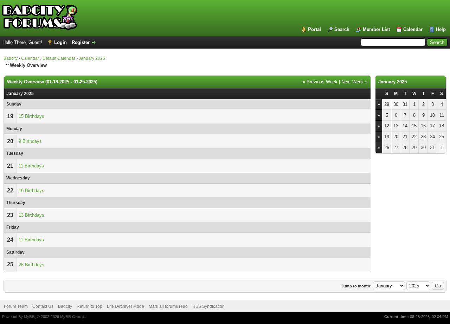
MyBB (29, 317)
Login (60, 42)
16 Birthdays (31, 190)
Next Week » (354, 81)
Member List (376, 29)
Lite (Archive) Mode (125, 306)
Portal (314, 29)
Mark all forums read (168, 306)
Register (81, 42)
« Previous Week (320, 81)
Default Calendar (59, 58)
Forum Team (16, 306)
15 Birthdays (31, 116)
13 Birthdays (31, 215)
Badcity (11, 58)
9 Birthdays (30, 141)
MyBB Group (72, 317)
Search (341, 29)
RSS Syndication (208, 306)
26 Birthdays (31, 264)
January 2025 (92, 58)
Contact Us (42, 306)
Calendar (413, 29)
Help (441, 29)
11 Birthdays (31, 166)
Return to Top (89, 306)
